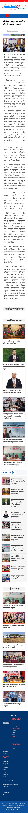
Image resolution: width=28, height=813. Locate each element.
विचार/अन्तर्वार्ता (17, 807)
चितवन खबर (14, 803)
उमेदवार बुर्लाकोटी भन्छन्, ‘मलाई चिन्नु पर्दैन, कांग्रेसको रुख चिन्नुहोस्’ (17, 558)
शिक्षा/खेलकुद (11, 805)
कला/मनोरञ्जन (22, 803)
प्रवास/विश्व (21, 805)
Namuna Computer (17, 809)
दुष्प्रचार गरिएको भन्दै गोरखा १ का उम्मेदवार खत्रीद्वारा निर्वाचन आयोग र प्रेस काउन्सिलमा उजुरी (13, 367)
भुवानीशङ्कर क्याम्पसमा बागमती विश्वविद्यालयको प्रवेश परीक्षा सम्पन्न (18, 481)
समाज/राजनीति (8, 803)
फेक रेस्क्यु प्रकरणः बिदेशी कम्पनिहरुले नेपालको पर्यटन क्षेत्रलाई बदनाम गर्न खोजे (17, 548)
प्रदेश (16, 805)
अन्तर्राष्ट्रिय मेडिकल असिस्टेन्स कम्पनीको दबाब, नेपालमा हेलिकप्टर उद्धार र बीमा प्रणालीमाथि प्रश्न (13, 416)
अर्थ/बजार (5, 805)
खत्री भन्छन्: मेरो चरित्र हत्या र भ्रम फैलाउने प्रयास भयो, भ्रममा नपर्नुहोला (18, 515)
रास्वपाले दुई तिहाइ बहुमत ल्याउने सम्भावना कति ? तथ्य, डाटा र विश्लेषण (18, 491)
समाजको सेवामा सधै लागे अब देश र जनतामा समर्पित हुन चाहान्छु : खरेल (17, 538)
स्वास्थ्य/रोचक (10, 807)
